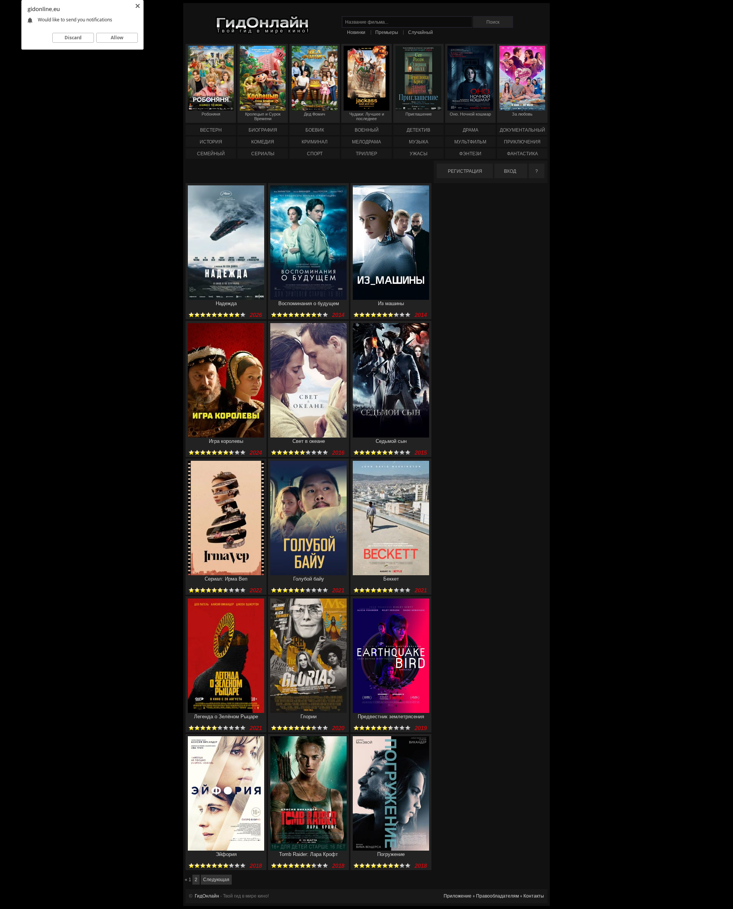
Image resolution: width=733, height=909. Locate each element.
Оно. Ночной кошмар (470, 114)
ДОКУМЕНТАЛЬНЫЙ (522, 130)
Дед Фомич (314, 114)
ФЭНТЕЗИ (470, 153)
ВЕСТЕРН (211, 130)
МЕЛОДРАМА (366, 142)
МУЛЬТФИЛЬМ (470, 142)
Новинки (356, 32)
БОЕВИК (314, 130)
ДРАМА (470, 130)
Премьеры (386, 32)
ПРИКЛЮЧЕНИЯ (522, 142)
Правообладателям (497, 896)
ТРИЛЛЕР (366, 153)
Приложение (457, 896)
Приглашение (418, 114)
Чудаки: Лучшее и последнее (366, 116)
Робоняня (211, 114)
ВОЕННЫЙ (367, 130)
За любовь (522, 114)
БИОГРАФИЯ (263, 130)
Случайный (420, 32)
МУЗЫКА (418, 142)
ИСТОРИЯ (211, 142)
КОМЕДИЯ (262, 142)
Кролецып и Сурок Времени (263, 116)
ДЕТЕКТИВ (418, 130)
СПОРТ (315, 153)
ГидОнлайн (207, 896)
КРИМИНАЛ (315, 142)
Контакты (533, 896)
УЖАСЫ (419, 153)
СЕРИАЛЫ (262, 153)
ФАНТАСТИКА (522, 153)
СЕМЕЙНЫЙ (211, 153)
